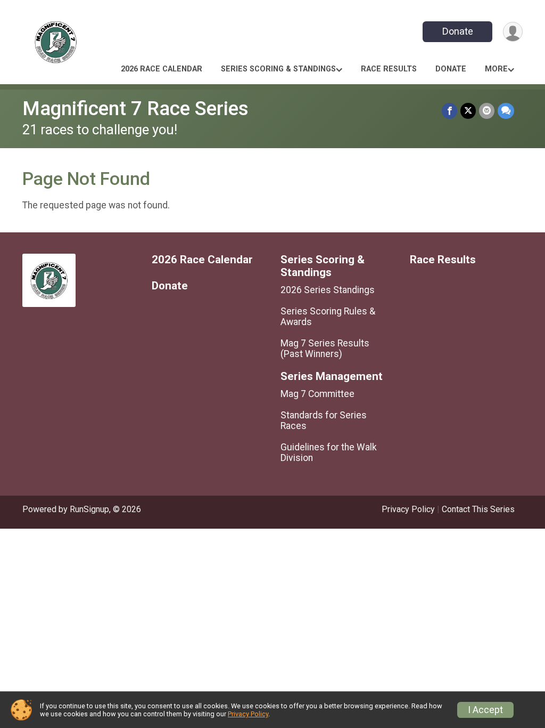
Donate (457, 31)
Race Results (389, 69)
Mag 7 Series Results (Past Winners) (324, 348)
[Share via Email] (486, 110)
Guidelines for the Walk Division (328, 452)
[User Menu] (513, 32)
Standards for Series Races (323, 420)
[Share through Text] (506, 110)
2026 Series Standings (327, 290)
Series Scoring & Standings (278, 69)
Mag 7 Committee (317, 394)
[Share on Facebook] (449, 110)
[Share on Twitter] (468, 110)
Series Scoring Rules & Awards (327, 316)
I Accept (485, 710)
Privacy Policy (408, 509)
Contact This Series (478, 509)
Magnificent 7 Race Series (135, 108)
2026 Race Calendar (161, 69)
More (496, 69)
